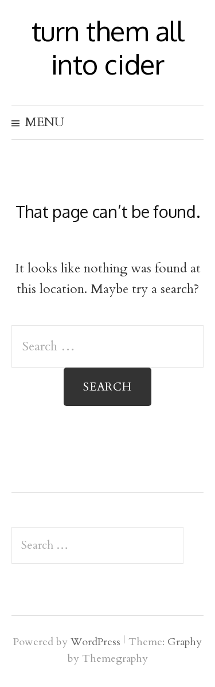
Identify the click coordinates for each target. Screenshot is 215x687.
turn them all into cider (108, 47)
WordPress (95, 642)
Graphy (184, 642)
